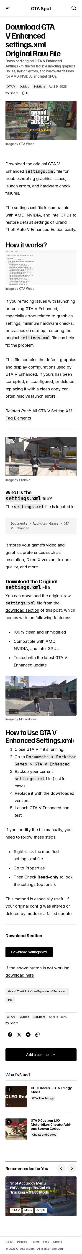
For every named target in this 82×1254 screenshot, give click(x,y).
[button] (7, 8)
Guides (24, 86)
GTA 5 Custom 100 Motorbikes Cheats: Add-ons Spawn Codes (51, 1124)
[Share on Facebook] (10, 1034)
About (9, 1241)
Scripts (41, 1210)
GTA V (11, 86)
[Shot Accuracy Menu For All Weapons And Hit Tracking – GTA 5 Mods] (41, 1196)
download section (22, 610)
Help (46, 1241)
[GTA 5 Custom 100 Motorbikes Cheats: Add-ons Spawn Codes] (16, 1129)
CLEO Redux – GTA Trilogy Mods (51, 1090)
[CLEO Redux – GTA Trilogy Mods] (16, 1096)
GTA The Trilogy (43, 1098)
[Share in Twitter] (19, 1034)
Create (57, 1241)
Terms (35, 1241)
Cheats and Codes (44, 1134)
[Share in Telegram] (28, 1034)
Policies (22, 1241)
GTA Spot (41, 8)
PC (10, 1000)
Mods (28, 1210)
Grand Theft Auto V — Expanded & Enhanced (37, 991)
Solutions (39, 86)
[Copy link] (37, 1034)
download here (19, 975)
